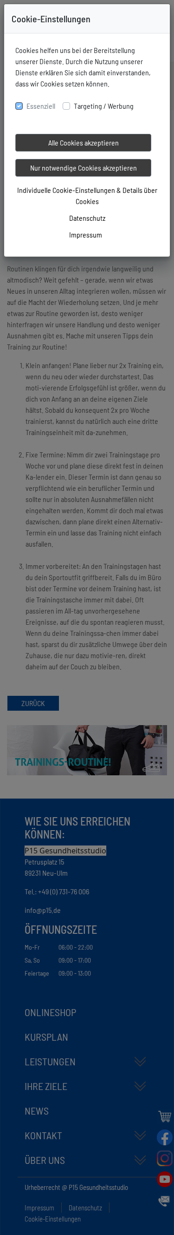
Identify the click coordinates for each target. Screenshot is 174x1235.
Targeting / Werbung (104, 105)
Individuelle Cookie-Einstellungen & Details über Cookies (87, 195)
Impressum (85, 234)
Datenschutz (87, 217)
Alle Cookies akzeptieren (83, 142)
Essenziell (40, 105)
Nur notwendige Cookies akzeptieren (83, 167)
